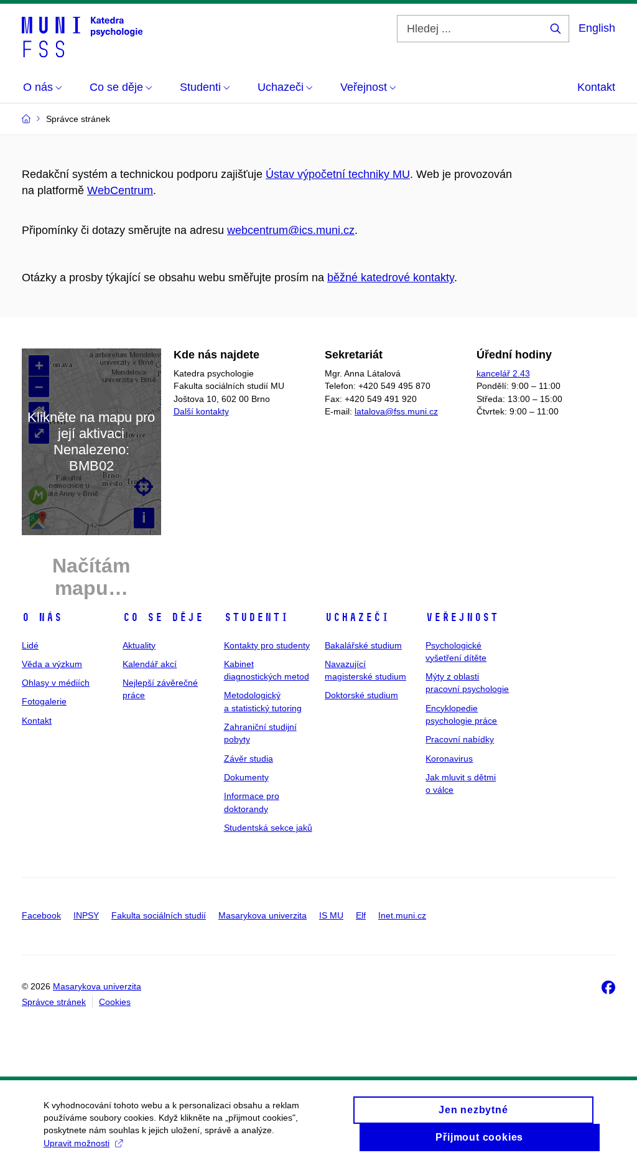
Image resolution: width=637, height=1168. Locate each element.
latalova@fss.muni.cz (396, 411)
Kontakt (596, 87)
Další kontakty (201, 411)
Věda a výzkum (52, 664)
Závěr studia (248, 759)
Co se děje (163, 617)
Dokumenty (246, 777)
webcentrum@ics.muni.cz (291, 230)
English (597, 28)
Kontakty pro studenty (267, 645)
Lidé (30, 645)
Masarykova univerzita (262, 915)
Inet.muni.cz (402, 915)
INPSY (86, 915)
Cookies (115, 1002)
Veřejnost (461, 617)
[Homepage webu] (82, 36)
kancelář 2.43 (503, 373)
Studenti (256, 617)
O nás (42, 617)
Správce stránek (54, 1002)
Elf (361, 915)
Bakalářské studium (363, 645)
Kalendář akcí (150, 664)
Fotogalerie (44, 701)
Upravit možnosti (76, 1143)
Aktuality (139, 645)
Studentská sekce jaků (268, 828)
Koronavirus (449, 759)
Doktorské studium (361, 695)
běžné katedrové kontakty (390, 277)
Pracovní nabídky (459, 739)
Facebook (41, 915)
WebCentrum (120, 190)
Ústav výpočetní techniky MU (338, 174)
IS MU (331, 915)
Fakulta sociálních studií (158, 915)
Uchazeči (357, 617)
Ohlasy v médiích (56, 683)
